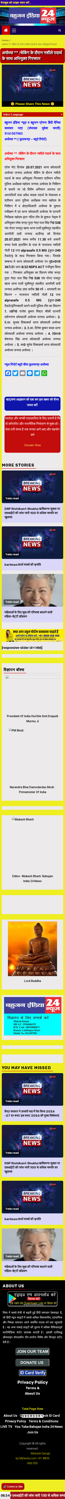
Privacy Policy (15, 1421)
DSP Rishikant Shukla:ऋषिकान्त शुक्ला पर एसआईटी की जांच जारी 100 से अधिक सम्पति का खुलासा (32, 513)
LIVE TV (6, 1426)
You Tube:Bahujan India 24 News (39, 1426)
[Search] (59, 30)
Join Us (32, 1432)
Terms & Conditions (43, 1421)
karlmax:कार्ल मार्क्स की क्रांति (23, 564)
